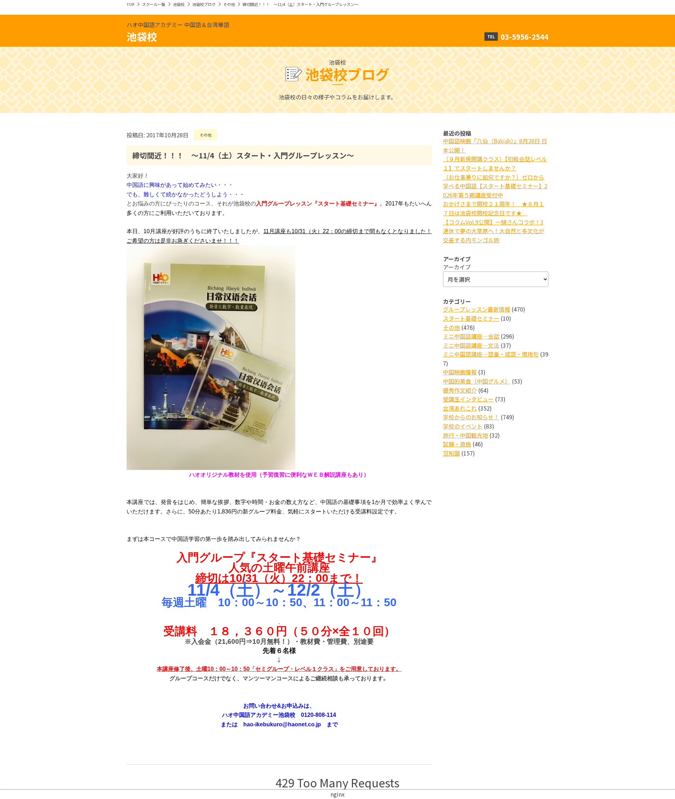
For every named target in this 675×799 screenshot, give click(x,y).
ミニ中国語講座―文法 (471, 345)
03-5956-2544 (524, 36)
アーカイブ (457, 267)
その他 (229, 4)
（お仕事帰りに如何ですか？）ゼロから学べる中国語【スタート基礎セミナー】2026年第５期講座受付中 (495, 186)
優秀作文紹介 (460, 390)
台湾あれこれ (460, 408)
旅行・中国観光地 (465, 435)
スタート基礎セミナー (471, 318)
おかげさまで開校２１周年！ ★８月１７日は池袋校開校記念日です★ (493, 208)
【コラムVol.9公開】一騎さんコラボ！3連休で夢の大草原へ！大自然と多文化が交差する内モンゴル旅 (493, 231)
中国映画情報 (460, 372)
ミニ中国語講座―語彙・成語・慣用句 (491, 354)
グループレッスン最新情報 (476, 309)
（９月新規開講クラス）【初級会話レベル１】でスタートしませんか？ (495, 163)
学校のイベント (462, 426)
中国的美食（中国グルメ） (476, 381)
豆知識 (451, 453)
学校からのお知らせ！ (471, 417)
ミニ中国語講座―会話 (471, 336)
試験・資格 (457, 444)
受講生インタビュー (468, 399)
